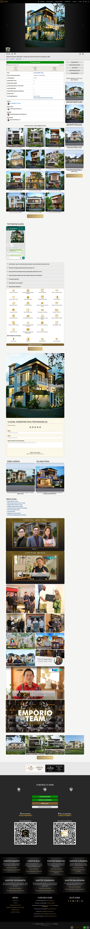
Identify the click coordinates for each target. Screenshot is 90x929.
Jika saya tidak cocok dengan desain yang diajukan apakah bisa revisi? (25, 271)
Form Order (45, 803)
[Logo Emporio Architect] (4, 1)
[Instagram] (71, 901)
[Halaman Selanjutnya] (87, 927)
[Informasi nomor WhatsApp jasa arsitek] (84, 927)
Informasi (75, 1)
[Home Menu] (38, 2)
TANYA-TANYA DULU (35, 348)
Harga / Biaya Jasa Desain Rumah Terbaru (43, 97)
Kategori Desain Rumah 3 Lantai (14, 504)
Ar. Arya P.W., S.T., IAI (15, 103)
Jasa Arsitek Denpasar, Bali (13, 509)
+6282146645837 (25, 815)
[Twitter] (80, 901)
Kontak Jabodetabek (45, 796)
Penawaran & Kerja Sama (45, 807)
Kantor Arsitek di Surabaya (78, 867)
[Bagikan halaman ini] (81, 927)
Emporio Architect (40, 923)
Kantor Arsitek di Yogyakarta (15, 888)
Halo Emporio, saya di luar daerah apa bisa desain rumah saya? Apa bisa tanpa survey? (29, 264)
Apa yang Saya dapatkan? (15, 286)
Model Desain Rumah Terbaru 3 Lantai (16, 503)
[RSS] (82, 901)
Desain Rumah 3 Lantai (12, 501)
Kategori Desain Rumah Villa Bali (15, 506)
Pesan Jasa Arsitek (35, 62)
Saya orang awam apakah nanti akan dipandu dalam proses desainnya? (25, 275)
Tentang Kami (67, 1)
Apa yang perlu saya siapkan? (16, 283)
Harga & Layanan (59, 1)
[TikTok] (75, 901)
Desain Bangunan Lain (74, 70)
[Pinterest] (77, 901)
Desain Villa (74, 67)
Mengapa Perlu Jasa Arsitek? (14, 513)
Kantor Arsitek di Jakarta (11, 867)
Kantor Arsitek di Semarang (45, 888)
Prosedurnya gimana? (14, 279)
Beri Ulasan (62, 65)
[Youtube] (73, 901)
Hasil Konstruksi (75, 73)
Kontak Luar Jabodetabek (45, 800)
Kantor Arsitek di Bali (33, 868)
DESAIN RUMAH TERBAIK (45, 757)
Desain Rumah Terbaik (74, 65)
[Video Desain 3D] (78, 927)
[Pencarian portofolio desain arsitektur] (75, 927)
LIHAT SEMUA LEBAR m (35, 216)
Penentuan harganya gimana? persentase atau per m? (22, 267)
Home (7, 58)
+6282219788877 (64, 815)
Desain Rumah (18, 58)
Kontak (80, 1)
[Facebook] (68, 901)
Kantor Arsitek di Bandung (56, 868)
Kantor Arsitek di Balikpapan (75, 886)
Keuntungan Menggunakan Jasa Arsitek (16, 515)
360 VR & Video (50, 1)
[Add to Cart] (83, 54)
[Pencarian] (88, 2)
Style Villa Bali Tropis (38, 72)
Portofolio (42, 1)
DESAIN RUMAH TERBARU (74, 175)
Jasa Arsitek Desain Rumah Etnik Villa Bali (17, 508)
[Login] (83, 2)
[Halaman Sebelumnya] (72, 927)
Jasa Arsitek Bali (11, 511)
